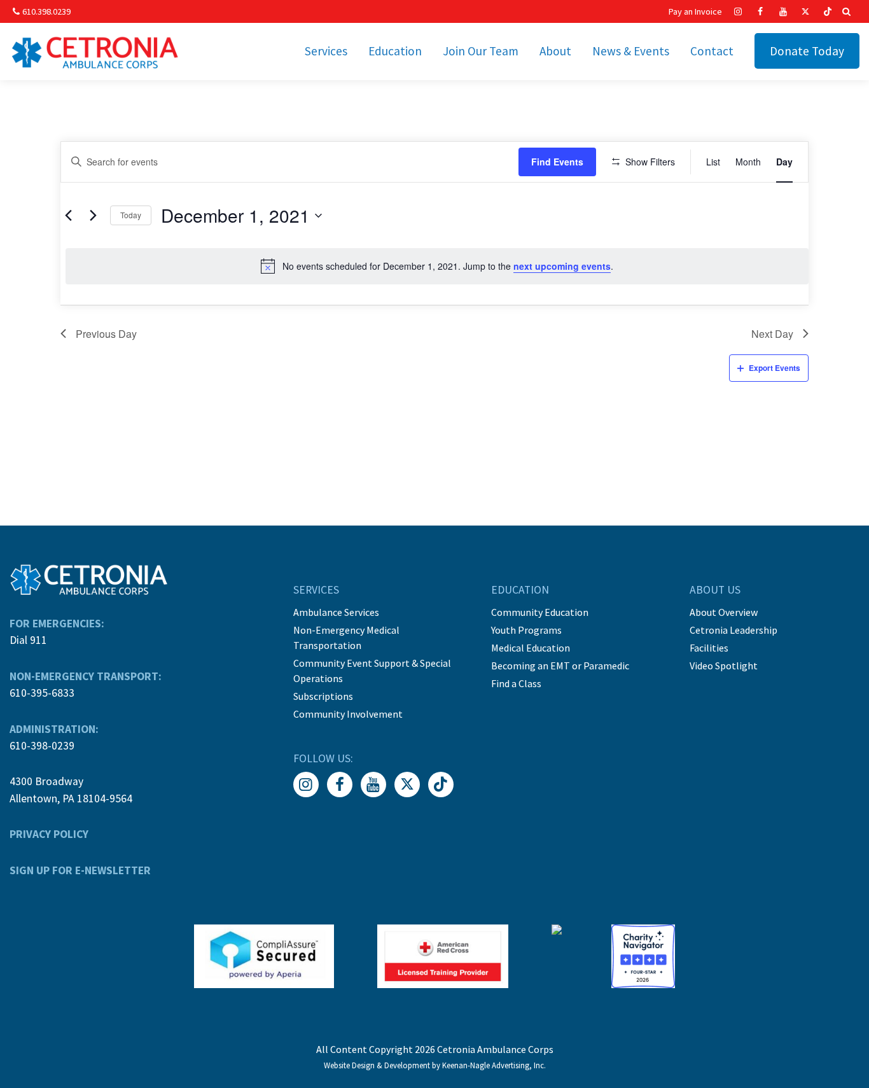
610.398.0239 (46, 11)
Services (326, 51)
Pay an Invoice (695, 11)
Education (395, 51)
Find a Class (516, 683)
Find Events (557, 161)
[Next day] (93, 215)
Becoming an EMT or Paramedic (560, 665)
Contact (711, 51)
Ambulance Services (336, 612)
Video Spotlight (724, 665)
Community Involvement (348, 714)
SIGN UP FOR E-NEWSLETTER (80, 870)
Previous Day (106, 333)
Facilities (709, 647)
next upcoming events (562, 266)
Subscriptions (323, 696)
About (555, 51)
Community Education (539, 612)
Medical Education (530, 647)
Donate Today (807, 51)
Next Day (772, 333)
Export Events (774, 367)
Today (130, 214)
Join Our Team (480, 51)
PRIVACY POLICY (49, 834)
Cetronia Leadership (733, 630)
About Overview (724, 612)
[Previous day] (68, 215)
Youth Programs (526, 630)
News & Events (630, 51)
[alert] (437, 266)
